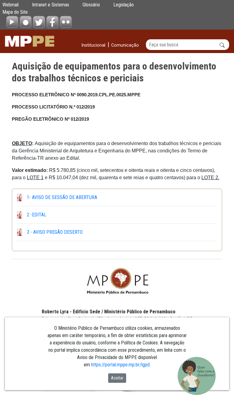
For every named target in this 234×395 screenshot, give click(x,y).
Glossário (91, 5)
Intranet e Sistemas (50, 5)
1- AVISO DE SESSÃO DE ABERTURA (62, 197)
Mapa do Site (15, 12)
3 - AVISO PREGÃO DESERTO (55, 232)
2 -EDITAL (36, 215)
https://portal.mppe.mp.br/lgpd (120, 365)
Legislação (123, 5)
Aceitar (117, 377)
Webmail (10, 5)
